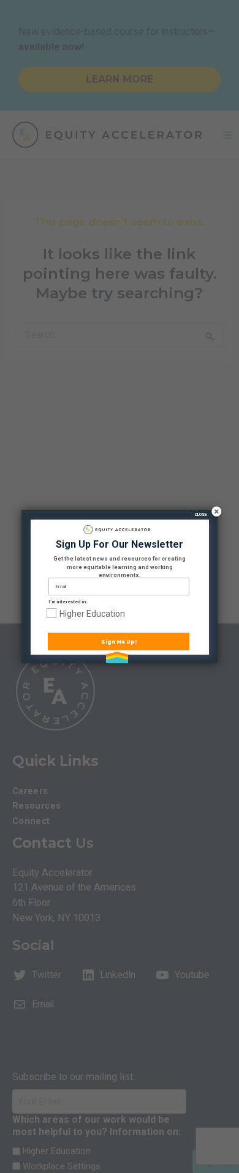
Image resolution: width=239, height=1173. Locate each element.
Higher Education (92, 614)
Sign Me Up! (119, 642)
